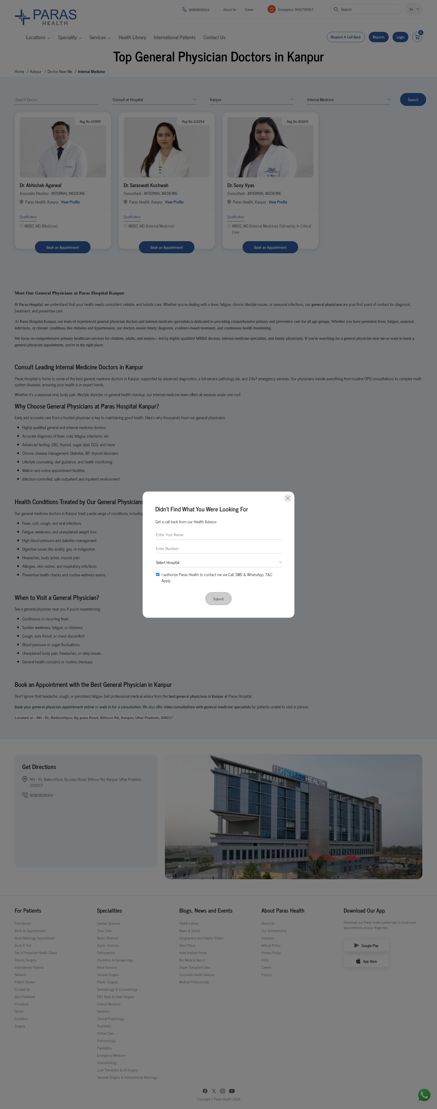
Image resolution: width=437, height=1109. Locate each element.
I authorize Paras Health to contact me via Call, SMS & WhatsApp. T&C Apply (217, 577)
